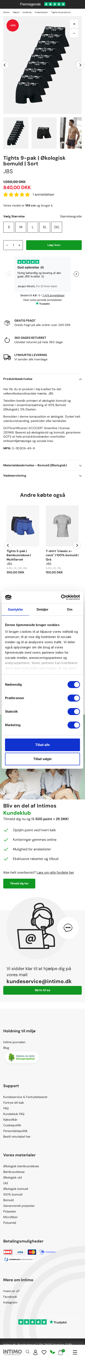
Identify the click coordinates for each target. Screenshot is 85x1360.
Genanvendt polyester (19, 1206)
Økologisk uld (12, 1177)
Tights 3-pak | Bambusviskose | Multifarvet (19, 555)
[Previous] (5, 65)
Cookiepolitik (12, 1125)
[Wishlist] (44, 1352)
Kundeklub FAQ (13, 1114)
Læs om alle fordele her (55, 872)
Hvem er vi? (11, 1291)
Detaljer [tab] (43, 609)
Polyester (9, 1211)
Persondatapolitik (15, 1131)
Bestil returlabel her (17, 1136)
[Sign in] (35, 1352)
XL (45, 227)
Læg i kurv (54, 245)
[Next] (80, 65)
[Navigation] (75, 1352)
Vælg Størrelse (14, 216)
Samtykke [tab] (15, 609)
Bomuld (8, 1200)
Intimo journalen (14, 1042)
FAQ (6, 1108)
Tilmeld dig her (19, 883)
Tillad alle (42, 745)
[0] (60, 1352)
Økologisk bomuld (15, 1189)
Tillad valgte (42, 759)
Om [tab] (69, 609)
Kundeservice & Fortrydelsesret (25, 1097)
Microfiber (10, 1217)
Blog (6, 1048)
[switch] (74, 698)
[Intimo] (12, 1352)
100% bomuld (12, 1194)
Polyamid (9, 1223)
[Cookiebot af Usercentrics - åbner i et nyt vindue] (61, 597)
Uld (5, 1183)
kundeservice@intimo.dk (39, 981)
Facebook (10, 1297)
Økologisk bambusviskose (21, 1166)
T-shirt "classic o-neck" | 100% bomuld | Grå (62, 555)
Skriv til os (42, 990)
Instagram (10, 1302)
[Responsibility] (52, 1352)
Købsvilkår (10, 1120)
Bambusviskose (14, 1172)
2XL (57, 227)
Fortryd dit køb (13, 1103)
